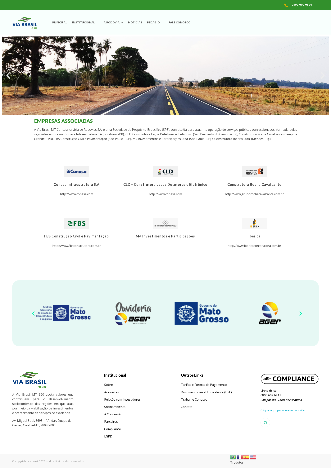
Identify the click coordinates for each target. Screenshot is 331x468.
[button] (8, 75)
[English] (253, 457)
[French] (240, 457)
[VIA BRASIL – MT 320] (24, 23)
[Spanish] (246, 457)
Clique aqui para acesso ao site (283, 410)
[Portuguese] (233, 457)
